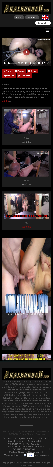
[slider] (12, 63)
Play (8, 71)
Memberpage (42, 455)
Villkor (42, 438)
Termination (11, 455)
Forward (25, 76)
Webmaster (14, 444)
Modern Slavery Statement (24, 452)
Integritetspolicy (24, 438)
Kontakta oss (15, 441)
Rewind (10, 76)
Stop (33, 71)
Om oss (7, 438)
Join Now (32, 17)
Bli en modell (34, 441)
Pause (20, 71)
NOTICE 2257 (33, 444)
